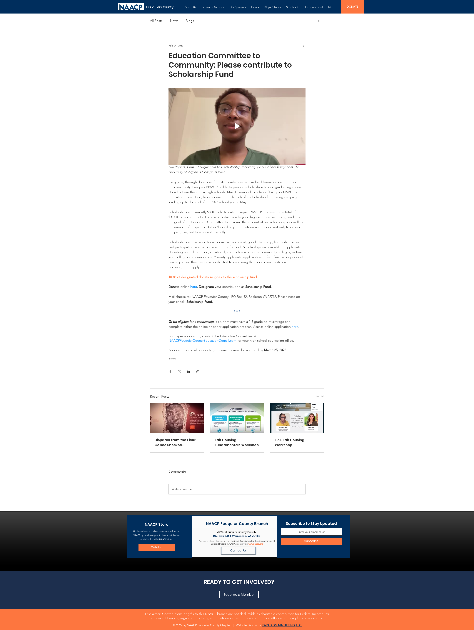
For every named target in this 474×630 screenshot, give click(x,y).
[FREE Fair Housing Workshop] (297, 418)
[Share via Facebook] (170, 371)
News (174, 21)
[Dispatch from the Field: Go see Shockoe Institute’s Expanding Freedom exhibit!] (177, 418)
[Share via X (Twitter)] (179, 371)
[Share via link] (197, 371)
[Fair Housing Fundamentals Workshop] (237, 418)
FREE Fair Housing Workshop (289, 442)
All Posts (156, 21)
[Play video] (237, 126)
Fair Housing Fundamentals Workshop (237, 442)
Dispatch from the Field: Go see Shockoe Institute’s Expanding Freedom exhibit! (175, 442)
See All (320, 396)
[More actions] (303, 45)
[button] (190, 7)
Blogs (190, 21)
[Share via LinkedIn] (188, 371)
